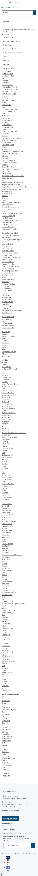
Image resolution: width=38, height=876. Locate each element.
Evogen (4, 446)
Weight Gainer (7, 763)
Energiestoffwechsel (9, 273)
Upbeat (4, 664)
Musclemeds (6, 533)
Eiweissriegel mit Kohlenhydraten (13, 214)
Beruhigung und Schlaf (10, 271)
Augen (4, 242)
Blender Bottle (7, 417)
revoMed (5, 617)
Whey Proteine (7, 209)
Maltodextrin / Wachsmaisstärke (13, 182)
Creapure (5, 165)
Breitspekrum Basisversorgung (12, 311)
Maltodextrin (6, 741)
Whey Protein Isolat (8, 758)
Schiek (4, 626)
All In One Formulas (9, 140)
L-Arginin (5, 156)
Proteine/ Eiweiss (8, 326)
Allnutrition (6, 386)
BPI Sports (5, 422)
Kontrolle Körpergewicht (10, 235)
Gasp (3, 482)
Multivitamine (7, 125)
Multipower (6, 557)
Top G (4, 655)
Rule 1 (4, 606)
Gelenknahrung (7, 120)
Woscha (4, 681)
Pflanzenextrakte (7, 194)
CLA (3, 78)
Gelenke (4, 277)
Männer (4, 345)
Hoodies (4, 347)
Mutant (4, 564)
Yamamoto (5, 686)
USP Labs (5, 668)
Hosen (4, 338)
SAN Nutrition (7, 624)
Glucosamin (6, 721)
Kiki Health (5, 506)
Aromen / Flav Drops (9, 94)
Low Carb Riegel (7, 218)
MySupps (5, 561)
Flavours (5, 136)
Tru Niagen (6, 659)
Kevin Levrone (7, 504)
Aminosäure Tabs (8, 145)
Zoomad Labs (6, 690)
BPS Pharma (6, 406)
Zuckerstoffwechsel (8, 284)
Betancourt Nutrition (9, 395)
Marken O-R (6, 568)
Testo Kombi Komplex (9, 109)
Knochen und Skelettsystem (11, 257)
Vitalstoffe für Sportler (9, 116)
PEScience (5, 584)
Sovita (4, 637)
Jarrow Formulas (7, 497)
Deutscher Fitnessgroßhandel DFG (14, 433)
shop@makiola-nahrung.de (16, 798)
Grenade (5, 493)
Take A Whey (6, 650)
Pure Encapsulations (9, 593)
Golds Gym (5, 459)
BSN (3, 426)
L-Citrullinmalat (7, 736)
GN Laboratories (7, 455)
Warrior (4, 675)
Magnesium (6, 738)
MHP (3, 519)
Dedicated (5, 431)
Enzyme (4, 293)
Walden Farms (7, 672)
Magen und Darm (8, 262)
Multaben (5, 528)
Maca (3, 107)
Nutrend (5, 548)
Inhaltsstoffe (6, 286)
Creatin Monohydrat (9, 167)
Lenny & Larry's (7, 508)
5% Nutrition (6, 377)
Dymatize (5, 468)
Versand (32, 853)
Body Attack (6, 419)
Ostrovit (4, 579)
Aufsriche (5, 96)
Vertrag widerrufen (10, 819)
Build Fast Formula (8, 408)
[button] (6, 7)
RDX (3, 599)
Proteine (5, 196)
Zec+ (3, 688)
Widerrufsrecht (8, 68)
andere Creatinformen (10, 162)
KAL (3, 502)
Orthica (4, 575)
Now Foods (5, 546)
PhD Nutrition (6, 586)
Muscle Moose (7, 530)
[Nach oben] (1, 874)
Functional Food (7, 85)
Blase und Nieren (8, 244)
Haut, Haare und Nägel (10, 253)
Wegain (4, 677)
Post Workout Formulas (10, 89)
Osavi (4, 577)
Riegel (4, 103)
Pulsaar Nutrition (8, 590)
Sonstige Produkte (8, 328)
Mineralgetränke (7, 191)
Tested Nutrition (7, 652)
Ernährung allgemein (9, 131)
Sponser (4, 639)
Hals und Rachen (8, 251)
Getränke (5, 98)
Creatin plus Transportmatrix (12, 169)
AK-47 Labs (6, 380)
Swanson (5, 648)
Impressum (7, 65)
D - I (3, 712)
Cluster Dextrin (7, 178)
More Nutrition (7, 524)
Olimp (4, 608)
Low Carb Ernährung (9, 91)
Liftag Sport (6, 513)
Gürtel (4, 365)
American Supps (7, 391)
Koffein (4, 727)
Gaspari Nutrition (8, 484)
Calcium (4, 703)
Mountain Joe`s (7, 526)
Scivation (5, 630)
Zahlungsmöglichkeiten (11, 41)
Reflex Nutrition (7, 601)
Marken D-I (6, 428)
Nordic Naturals (7, 544)
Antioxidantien (7, 291)
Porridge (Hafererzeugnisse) (11, 138)
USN (3, 666)
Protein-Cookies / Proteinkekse (12, 220)
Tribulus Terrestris (8, 111)
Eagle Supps (6, 439)
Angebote (6, 776)
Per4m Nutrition (7, 581)
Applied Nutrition (8, 393)
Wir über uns (8, 37)
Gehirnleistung (7, 248)
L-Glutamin (6, 158)
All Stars (4, 382)
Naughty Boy (6, 537)
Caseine (4, 198)
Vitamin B (5, 750)
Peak (3, 615)
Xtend (4, 684)
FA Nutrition (6, 475)
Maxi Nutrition (7, 517)
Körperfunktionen (8, 268)
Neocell (4, 541)
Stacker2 (5, 644)
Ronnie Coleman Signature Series (13, 604)
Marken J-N (6, 495)
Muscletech (6, 559)
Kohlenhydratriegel (8, 216)
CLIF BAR (5, 424)
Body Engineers (7, 404)
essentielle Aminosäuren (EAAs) (13, 151)
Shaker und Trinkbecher (10, 369)
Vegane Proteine (7, 205)
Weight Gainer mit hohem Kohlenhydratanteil (18, 187)
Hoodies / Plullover (8, 336)
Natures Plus (6, 550)
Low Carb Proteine (8, 100)
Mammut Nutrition (8, 515)
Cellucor (4, 411)
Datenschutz (7, 45)
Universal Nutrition (8, 661)
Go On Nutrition (7, 457)
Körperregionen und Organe (12, 240)
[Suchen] (34, 12)
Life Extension (7, 510)
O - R (3, 743)
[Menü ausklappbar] (4, 2)
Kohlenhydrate (7, 323)
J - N (3, 725)
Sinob (4, 632)
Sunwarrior (6, 646)
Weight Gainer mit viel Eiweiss (12, 189)
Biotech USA (6, 397)
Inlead (4, 466)
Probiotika (5, 304)
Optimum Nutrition (8, 610)
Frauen (4, 334)
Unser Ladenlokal (9, 49)
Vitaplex (4, 670)
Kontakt (6, 61)
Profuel (4, 588)
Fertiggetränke (7, 174)
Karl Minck (5, 553)
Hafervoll (5, 462)
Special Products (7, 225)
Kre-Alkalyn (6, 730)
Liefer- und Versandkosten (12, 53)
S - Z (3, 747)
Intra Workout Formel (9, 87)
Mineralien (5, 123)
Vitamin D (5, 752)
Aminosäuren (6, 142)
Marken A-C (6, 375)
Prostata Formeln (8, 264)
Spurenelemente (8, 127)
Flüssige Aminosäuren (9, 154)
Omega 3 (5, 745)
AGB (4, 57)
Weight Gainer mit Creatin (11, 185)
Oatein (4, 573)
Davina (4, 490)
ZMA (3, 114)
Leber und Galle (7, 260)
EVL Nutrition (6, 444)
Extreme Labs (6, 451)
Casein (4, 705)
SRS (3, 641)
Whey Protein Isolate (9, 207)
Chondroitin (6, 714)
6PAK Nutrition (7, 570)
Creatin (4, 321)
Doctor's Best (6, 435)
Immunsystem (7, 255)
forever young (7, 479)
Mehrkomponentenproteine (11, 202)
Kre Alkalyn (6, 171)
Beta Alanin (6, 149)
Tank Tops (5, 343)
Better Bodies (6, 415)
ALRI (3, 388)
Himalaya (5, 464)
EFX (3, 470)
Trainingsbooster (8, 227)
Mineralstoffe (6, 297)
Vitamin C (5, 770)
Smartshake (6, 635)
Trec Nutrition (7, 657)
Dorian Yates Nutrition (10, 437)
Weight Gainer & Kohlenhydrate (13, 176)
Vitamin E (5, 754)
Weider (4, 679)
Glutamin (5, 723)
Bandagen (5, 362)
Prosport (5, 619)
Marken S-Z (6, 621)
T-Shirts (4, 341)
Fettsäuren (5, 118)
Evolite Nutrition (7, 448)
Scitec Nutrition (7, 628)
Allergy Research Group (10, 384)
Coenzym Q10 (6, 707)
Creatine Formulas (8, 160)
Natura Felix (6, 535)
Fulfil (3, 453)
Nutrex (4, 566)
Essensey (5, 442)
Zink (3, 761)
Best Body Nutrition (9, 413)
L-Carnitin (5, 83)
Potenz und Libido (8, 280)
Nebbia (4, 539)
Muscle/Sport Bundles (9, 229)
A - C (3, 696)
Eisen (3, 716)
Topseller (6, 773)
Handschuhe (6, 367)
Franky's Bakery (7, 477)
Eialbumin (5, 200)
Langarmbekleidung (9, 352)
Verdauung (6, 282)
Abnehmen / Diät (8, 76)
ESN (3, 473)
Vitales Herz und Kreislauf (11, 266)
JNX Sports (5, 499)
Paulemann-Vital (7, 613)
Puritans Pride (7, 595)
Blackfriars (5, 399)
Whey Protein (6, 756)
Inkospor (5, 486)
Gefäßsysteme (7, 246)
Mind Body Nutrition (9, 522)
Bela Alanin (6, 701)
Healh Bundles (7, 313)
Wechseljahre (6, 237)
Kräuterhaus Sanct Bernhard (12, 555)
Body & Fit (5, 402)
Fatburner (5, 80)
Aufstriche (5, 134)
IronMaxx (5, 488)
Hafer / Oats (6, 180)
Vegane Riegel (7, 222)
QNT (3, 597)
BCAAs (4, 147)
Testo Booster (6, 105)
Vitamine (5, 129)
